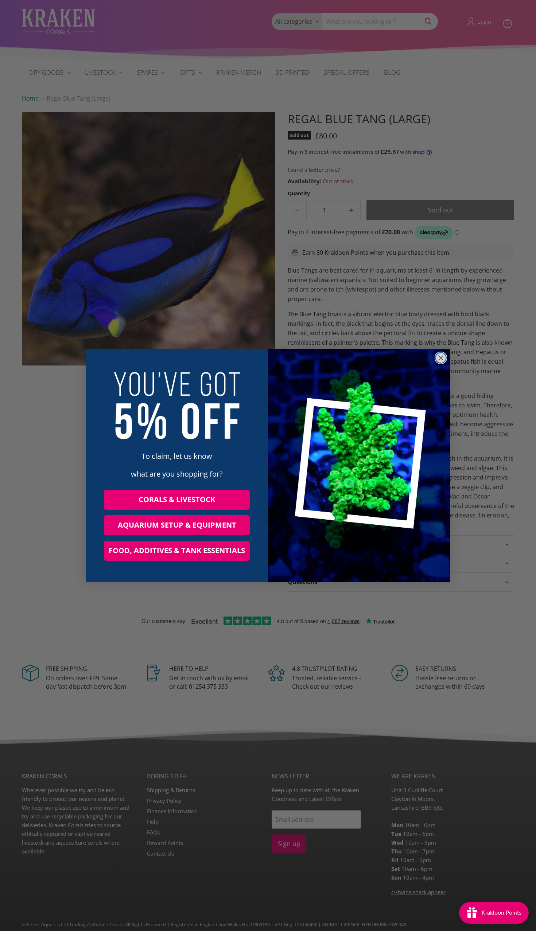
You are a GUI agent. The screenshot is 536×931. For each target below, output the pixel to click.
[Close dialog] (440, 357)
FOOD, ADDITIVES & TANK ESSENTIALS (177, 550)
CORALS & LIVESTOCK (177, 499)
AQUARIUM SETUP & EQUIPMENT (177, 525)
